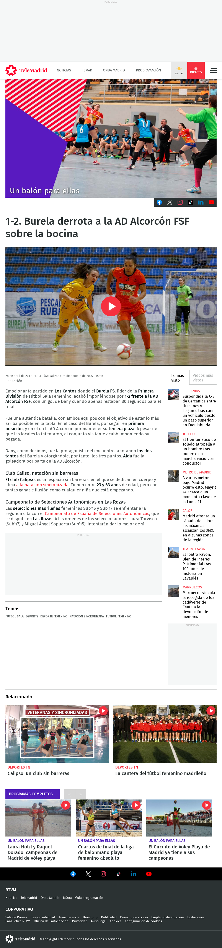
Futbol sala (14, 616)
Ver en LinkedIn (133, 874)
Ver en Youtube (149, 874)
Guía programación (89, 898)
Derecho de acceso (134, 917)
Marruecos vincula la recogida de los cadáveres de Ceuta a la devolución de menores (173, 591)
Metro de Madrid (197, 472)
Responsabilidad (43, 917)
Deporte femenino (53, 616)
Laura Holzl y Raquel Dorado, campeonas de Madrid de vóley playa (38, 818)
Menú (213, 70)
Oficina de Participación (51, 921)
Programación (148, 70)
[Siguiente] (80, 794)
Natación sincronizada (87, 616)
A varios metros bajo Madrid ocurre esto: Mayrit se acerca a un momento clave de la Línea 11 (173, 476)
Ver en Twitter (88, 874)
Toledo (189, 434)
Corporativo (19, 909)
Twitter (170, 202)
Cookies (115, 921)
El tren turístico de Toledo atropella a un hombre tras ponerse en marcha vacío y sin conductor (173, 437)
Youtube (211, 202)
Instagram (180, 202)
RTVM (10, 890)
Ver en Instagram (103, 874)
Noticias (64, 70)
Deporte (32, 616)
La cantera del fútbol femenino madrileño (165, 734)
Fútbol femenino (118, 616)
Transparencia (69, 917)
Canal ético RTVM (17, 921)
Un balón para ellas (26, 841)
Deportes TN (19, 767)
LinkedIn (201, 202)
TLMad (87, 70)
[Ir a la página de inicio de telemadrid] (26, 70)
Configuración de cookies (143, 921)
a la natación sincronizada (42, 485)
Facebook (159, 202)
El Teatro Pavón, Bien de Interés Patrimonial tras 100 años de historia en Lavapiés (173, 552)
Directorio (90, 917)
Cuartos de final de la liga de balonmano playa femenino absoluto (109, 818)
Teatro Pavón (194, 549)
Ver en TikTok (118, 874)
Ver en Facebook (73, 874)
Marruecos (192, 587)
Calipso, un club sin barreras (57, 734)
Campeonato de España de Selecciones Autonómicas (97, 514)
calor (188, 510)
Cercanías (191, 391)
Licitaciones (195, 917)
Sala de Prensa (16, 917)
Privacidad (79, 921)
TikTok (190, 202)
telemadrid (20, 939)
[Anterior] (69, 794)
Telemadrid (29, 898)
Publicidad (109, 917)
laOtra (67, 898)
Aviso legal (98, 921)
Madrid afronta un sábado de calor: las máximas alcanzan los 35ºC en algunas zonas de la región (173, 514)
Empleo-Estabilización (167, 917)
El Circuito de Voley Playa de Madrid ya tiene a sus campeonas (179, 818)
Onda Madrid (114, 70)
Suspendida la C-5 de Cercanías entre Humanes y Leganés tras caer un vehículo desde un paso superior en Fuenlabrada (173, 394)
